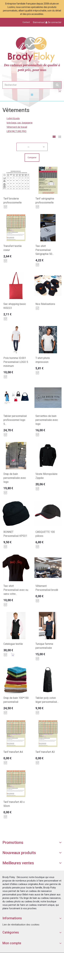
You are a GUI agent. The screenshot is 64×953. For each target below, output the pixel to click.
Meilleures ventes (18, 863)
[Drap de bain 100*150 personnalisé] (16, 679)
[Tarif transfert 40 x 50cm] (16, 783)
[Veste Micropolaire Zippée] (48, 455)
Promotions (12, 842)
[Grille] (54, 137)
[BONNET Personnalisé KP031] (16, 513)
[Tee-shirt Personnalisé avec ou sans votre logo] (16, 567)
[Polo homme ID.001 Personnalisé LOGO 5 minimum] (16, 339)
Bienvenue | (47, 22)
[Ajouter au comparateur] (5, 207)
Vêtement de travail (17, 127)
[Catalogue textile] (16, 625)
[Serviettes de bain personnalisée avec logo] (48, 397)
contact (26, 22)
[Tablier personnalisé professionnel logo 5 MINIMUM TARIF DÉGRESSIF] (16, 397)
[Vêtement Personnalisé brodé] (48, 567)
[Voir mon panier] (60, 91)
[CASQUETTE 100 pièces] (48, 513)
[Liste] (60, 137)
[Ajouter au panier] (13, 655)
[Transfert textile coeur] (16, 227)
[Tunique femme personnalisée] (48, 625)
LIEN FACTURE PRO (16, 131)
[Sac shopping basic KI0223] (16, 285)
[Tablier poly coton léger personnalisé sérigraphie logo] (48, 679)
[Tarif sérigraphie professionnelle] (48, 180)
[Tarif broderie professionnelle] (16, 180)
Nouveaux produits (19, 852)
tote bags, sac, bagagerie (19, 122)
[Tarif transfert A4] (16, 733)
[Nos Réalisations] (48, 285)
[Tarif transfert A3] (48, 733)
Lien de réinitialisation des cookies (20, 924)
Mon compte (11, 943)
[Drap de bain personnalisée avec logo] (16, 455)
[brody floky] (32, 49)
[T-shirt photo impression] (48, 339)
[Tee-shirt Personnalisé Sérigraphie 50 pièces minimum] (48, 227)
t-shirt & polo (13, 118)
